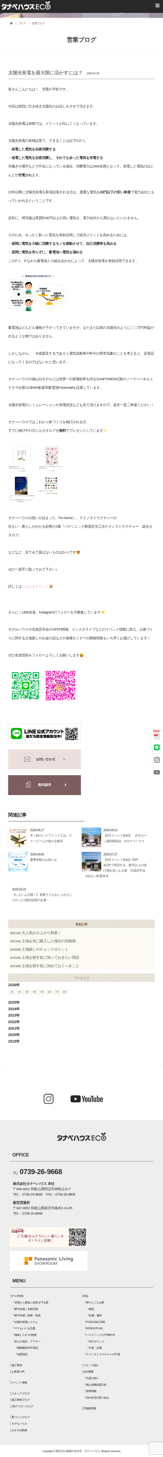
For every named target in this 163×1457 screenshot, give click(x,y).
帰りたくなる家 (95, 1302)
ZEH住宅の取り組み (97, 1397)
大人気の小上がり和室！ (41, 933)
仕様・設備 (95, 1347)
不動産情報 (89, 1408)
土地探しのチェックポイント (45, 949)
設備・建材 (95, 1315)
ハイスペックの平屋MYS (100, 1334)
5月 (42, 992)
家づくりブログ (21, 1417)
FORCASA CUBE (95, 1321)
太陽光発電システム (26, 1321)
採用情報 (91, 1391)
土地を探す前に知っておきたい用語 (50, 957)
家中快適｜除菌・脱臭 (27, 1315)
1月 (12, 992)
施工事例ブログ (21, 1399)
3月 (27, 992)
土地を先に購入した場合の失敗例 (49, 941)
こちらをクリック (35, 586)
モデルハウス (19, 1423)
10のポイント (97, 1341)
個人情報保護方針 (96, 1384)
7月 (57, 992)
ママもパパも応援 (25, 1328)
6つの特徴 (17, 1295)
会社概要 (88, 1371)
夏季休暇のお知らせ (43, 859)
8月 (64, 992)
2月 (19, 992)
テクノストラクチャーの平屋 (103, 1354)
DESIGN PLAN (94, 1328)
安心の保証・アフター (27, 1341)
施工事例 (17, 1365)
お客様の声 (18, 1371)
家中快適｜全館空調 (26, 1309)
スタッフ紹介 (91, 1365)
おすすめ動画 (19, 1430)
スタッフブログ (21, 1393)
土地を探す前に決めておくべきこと (50, 966)
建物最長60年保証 (27, 1347)
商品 (85, 1295)
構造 (91, 1309)
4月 (34, 992)
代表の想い (92, 1378)
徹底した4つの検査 (26, 1334)
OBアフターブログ (22, 1406)
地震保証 (22, 1354)
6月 (49, 992)
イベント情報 (19, 1382)
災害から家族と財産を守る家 (31, 1302)
